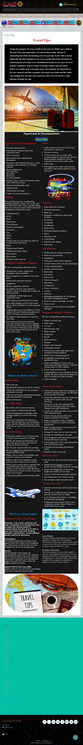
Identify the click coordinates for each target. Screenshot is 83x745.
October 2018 (7, 656)
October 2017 (7, 661)
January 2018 (7, 660)
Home (4, 15)
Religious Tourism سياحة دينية (9, 690)
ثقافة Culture (7, 695)
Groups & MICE (64, 15)
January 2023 (7, 630)
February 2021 (7, 641)
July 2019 (6, 652)
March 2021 (7, 640)
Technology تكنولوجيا (8, 692)
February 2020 (7, 650)
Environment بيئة (7, 686)
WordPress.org (7, 708)
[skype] (71, 722)
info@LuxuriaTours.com (9, 727)
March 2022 (7, 635)
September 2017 (7, 662)
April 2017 (6, 666)
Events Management (51, 15)
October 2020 (7, 644)
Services (18, 19)
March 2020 (7, 649)
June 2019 (6, 652)
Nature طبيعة (7, 688)
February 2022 (7, 636)
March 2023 (7, 629)
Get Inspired (39, 15)
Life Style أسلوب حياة (8, 687)
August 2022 (7, 632)
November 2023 (7, 627)
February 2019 (7, 655)
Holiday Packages (13, 15)
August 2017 (7, 663)
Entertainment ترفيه (8, 685)
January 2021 (7, 642)
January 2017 (7, 669)
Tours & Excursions (27, 15)
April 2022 (6, 635)
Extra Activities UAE (29, 19)
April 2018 (6, 659)
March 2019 (7, 654)
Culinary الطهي (7, 683)
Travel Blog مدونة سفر (8, 694)
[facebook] (45, 722)
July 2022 (6, 633)
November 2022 (7, 631)
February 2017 (7, 668)
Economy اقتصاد (7, 684)
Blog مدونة (46, 741)
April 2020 (6, 648)
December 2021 (7, 637)
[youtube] (58, 722)
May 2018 (6, 658)
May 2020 (6, 648)
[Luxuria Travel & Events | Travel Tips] (13, 4)
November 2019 (7, 651)
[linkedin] (53, 722)
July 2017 (6, 664)
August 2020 (7, 646)
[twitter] (49, 722)
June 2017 (6, 665)
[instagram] (67, 722)
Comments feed (7, 707)
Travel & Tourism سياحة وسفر (10, 693)
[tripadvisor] (76, 722)
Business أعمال (7, 682)
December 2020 (7, 643)
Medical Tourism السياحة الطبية (10, 687)
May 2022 (6, 634)
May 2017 (6, 665)
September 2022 (7, 631)
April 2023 (6, 628)
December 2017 (7, 661)
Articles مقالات (7, 681)
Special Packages (8, 19)
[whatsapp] (62, 722)
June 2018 (6, 657)
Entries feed (7, 706)
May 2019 (6, 653)
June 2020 (6, 647)
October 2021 (7, 638)
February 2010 (7, 670)
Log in (6, 705)
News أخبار (6, 689)
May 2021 (6, 639)
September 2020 (7, 645)
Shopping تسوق (7, 691)
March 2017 (7, 667)
